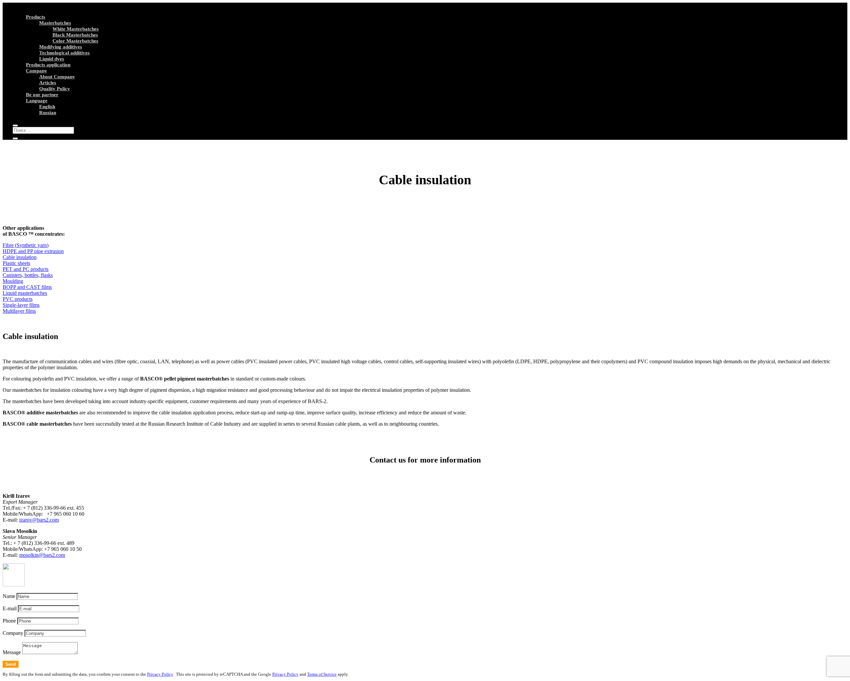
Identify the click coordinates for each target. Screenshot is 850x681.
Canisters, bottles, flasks (28, 275)
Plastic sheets (16, 263)
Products (35, 17)
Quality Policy (54, 88)
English (47, 106)
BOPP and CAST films (27, 287)
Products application (48, 64)
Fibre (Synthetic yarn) (25, 245)
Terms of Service (322, 674)
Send (10, 664)
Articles (47, 82)
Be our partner (42, 94)
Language (36, 100)
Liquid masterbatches (25, 293)
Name (9, 596)
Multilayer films (19, 311)
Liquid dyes (51, 58)
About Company (57, 76)
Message (12, 652)
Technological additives (64, 52)
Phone (9, 621)
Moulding (13, 281)
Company (36, 70)
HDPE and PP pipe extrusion (33, 251)
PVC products (18, 299)
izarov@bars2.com (39, 520)
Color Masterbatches (75, 40)
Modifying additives (60, 46)
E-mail (10, 608)
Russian (47, 112)
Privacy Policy (160, 674)
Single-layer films (21, 305)
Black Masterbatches (75, 35)
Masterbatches (55, 23)
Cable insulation (20, 257)
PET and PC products (25, 269)
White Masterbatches (75, 29)
